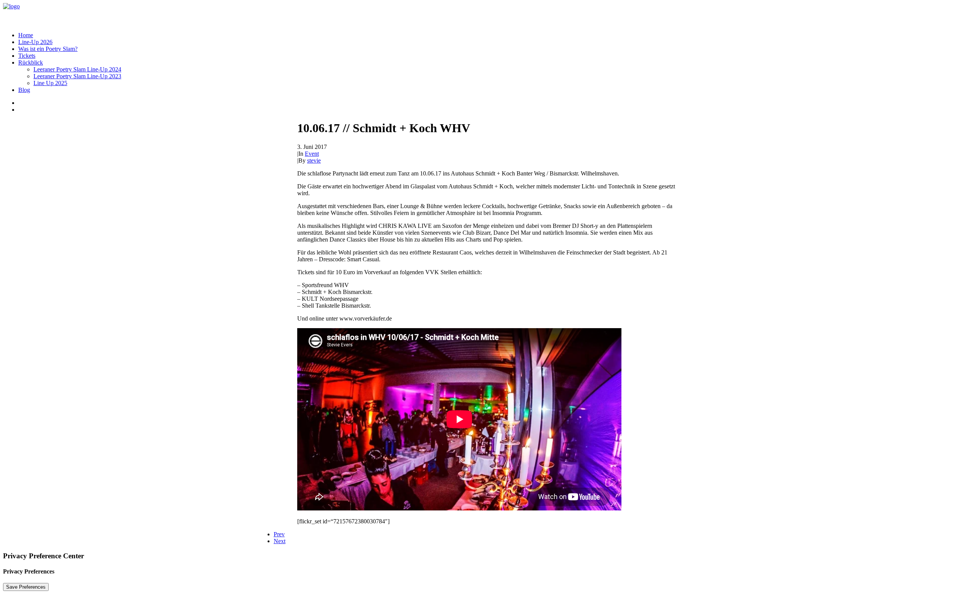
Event (312, 153)
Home (25, 35)
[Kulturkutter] (486, 14)
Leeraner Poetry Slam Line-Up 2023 (77, 76)
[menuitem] (494, 35)
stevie (314, 160)
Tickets (26, 55)
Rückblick (30, 62)
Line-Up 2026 (35, 42)
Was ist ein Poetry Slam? (48, 49)
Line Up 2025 (50, 83)
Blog (24, 90)
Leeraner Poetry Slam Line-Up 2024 (77, 69)
